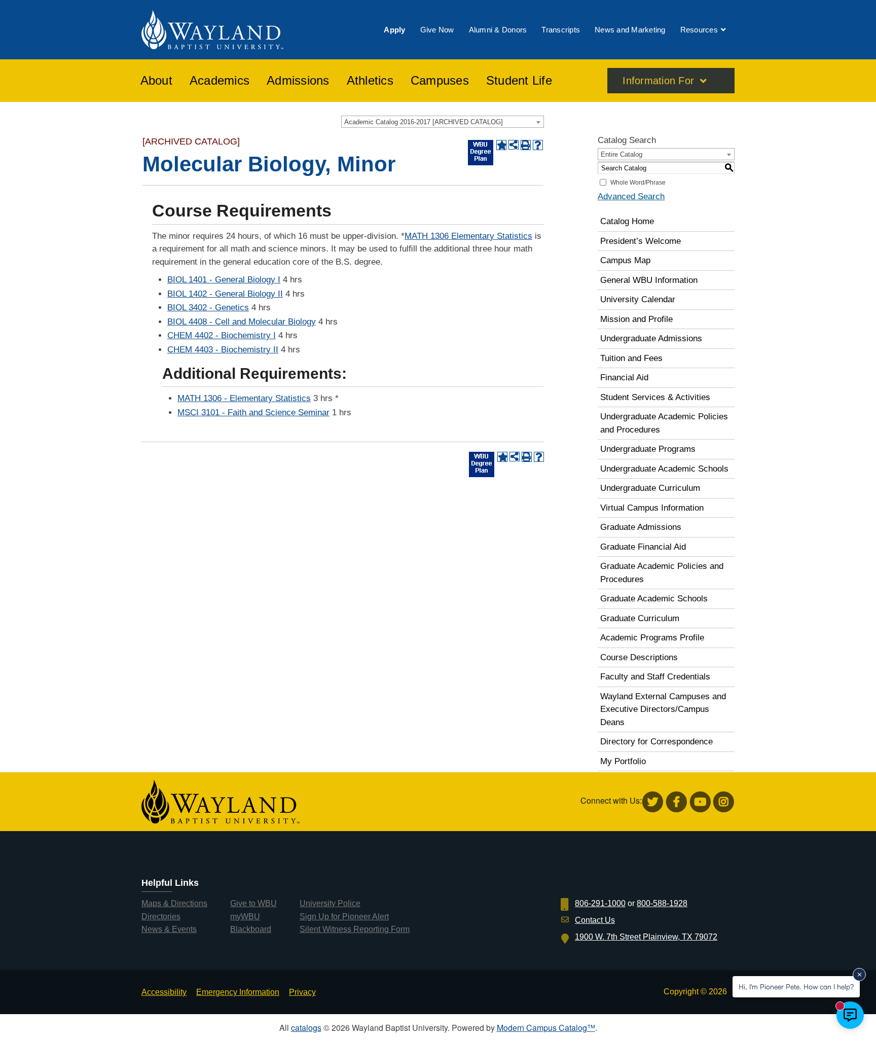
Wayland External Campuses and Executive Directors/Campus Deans (663, 709)
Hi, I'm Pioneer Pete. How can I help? (796, 986)
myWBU (245, 916)
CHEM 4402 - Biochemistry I (221, 335)
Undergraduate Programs (648, 449)
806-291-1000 (600, 903)
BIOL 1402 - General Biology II (225, 294)
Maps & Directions (174, 903)
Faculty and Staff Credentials (655, 676)
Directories (160, 916)
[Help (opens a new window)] (538, 145)
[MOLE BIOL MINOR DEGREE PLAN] (480, 152)
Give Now (437, 29)
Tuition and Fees (631, 358)
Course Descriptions (639, 657)
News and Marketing (630, 29)
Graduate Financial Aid (643, 547)
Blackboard (250, 929)
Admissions (298, 81)
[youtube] (700, 802)
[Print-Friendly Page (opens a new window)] (526, 145)
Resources (699, 29)
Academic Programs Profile (652, 637)
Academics (219, 81)
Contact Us (595, 920)
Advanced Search (631, 196)
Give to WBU (253, 903)
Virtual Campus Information (652, 508)
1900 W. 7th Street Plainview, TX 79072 (646, 936)
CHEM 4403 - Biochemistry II (222, 349)
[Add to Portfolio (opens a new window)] (501, 145)
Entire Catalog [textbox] (621, 154)
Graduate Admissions (640, 527)
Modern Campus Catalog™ (546, 1027)
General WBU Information (649, 280)
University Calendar (637, 299)
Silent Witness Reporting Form (355, 929)
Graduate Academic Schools (654, 598)
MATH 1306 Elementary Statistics (468, 236)
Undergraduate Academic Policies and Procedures (664, 423)
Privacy (302, 992)
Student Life (519, 81)
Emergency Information (237, 992)
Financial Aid (624, 377)
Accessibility (164, 992)
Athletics (370, 81)
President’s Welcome (640, 241)
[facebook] (676, 802)
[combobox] (442, 122)
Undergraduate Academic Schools (664, 469)
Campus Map (625, 260)
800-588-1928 (662, 903)
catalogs (306, 1027)
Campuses (440, 81)
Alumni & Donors (498, 29)
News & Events (169, 929)
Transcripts (560, 29)
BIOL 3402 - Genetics (208, 307)
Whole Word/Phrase (638, 182)
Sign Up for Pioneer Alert (344, 916)
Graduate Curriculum (639, 618)
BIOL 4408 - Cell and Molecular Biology (241, 322)
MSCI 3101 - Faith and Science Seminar (253, 412)
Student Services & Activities (655, 397)
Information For (658, 81)
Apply (394, 29)
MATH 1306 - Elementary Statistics (244, 398)
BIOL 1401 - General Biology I (223, 279)
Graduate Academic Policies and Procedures (661, 572)
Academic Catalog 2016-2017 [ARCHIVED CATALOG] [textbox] (423, 122)
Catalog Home (627, 221)
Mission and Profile (636, 319)
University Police (330, 903)
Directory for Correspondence (656, 741)
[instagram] (724, 802)
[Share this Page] (513, 145)
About (156, 81)
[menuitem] (394, 29)
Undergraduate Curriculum (650, 488)
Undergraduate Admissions (651, 338)
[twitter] (653, 802)
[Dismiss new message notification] (859, 974)
